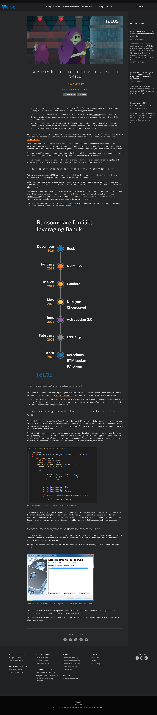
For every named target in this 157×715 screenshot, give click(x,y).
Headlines (82, 94)
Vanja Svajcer (77, 84)
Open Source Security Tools (45, 673)
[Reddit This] (81, 639)
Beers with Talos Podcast (71, 664)
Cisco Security (95, 664)
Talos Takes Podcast (70, 667)
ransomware (69, 94)
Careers (93, 661)
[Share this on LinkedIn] (75, 639)
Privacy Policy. (100, 707)
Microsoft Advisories (16, 673)
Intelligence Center (17, 655)
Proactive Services (42, 661)
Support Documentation (71, 679)
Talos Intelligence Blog (70, 658)
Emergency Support (42, 664)
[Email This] (86, 639)
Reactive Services (42, 658)
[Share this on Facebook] (65, 639)
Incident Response (43, 655)
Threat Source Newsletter (71, 661)
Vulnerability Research (18, 667)
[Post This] (70, 639)
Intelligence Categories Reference (47, 676)
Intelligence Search (15, 658)
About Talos (94, 658)
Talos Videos (67, 670)
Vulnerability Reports (16, 670)
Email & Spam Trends (16, 661)
